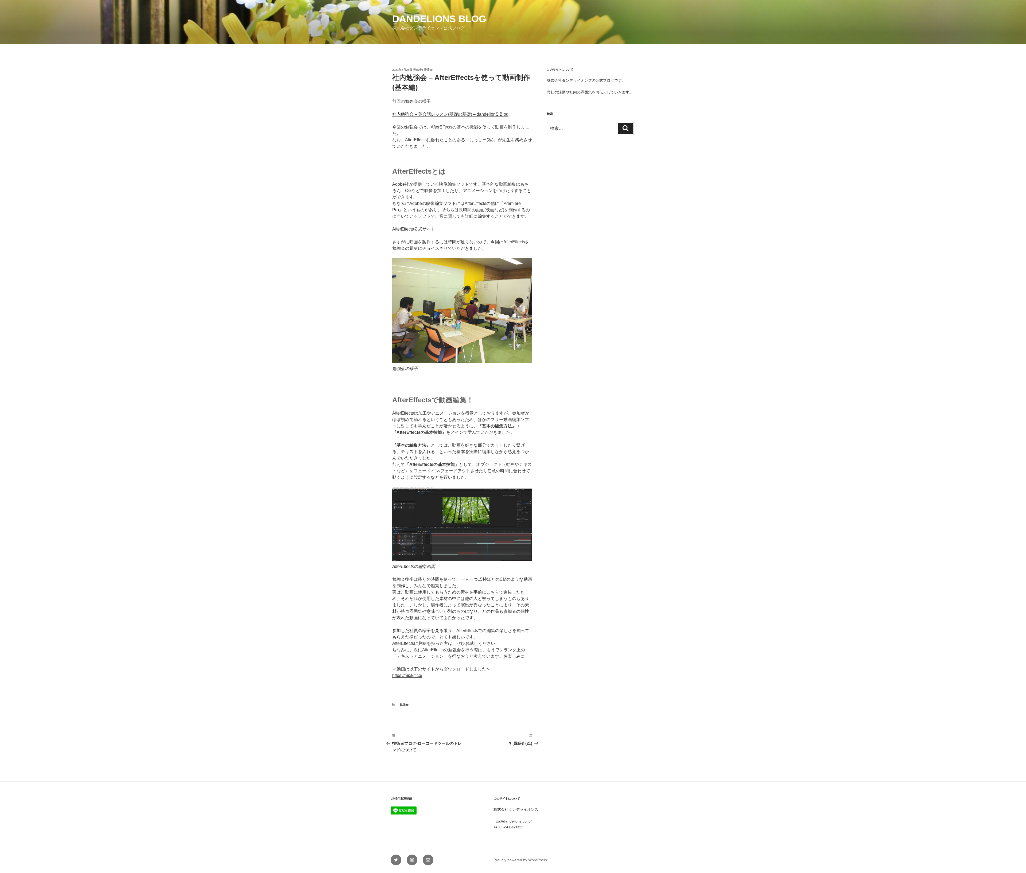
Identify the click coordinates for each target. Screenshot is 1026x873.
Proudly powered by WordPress (520, 860)
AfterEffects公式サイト (413, 229)
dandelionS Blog (439, 18)
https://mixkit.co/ (407, 675)
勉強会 (404, 704)
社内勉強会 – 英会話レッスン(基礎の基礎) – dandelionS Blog (450, 114)
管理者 (428, 69)
